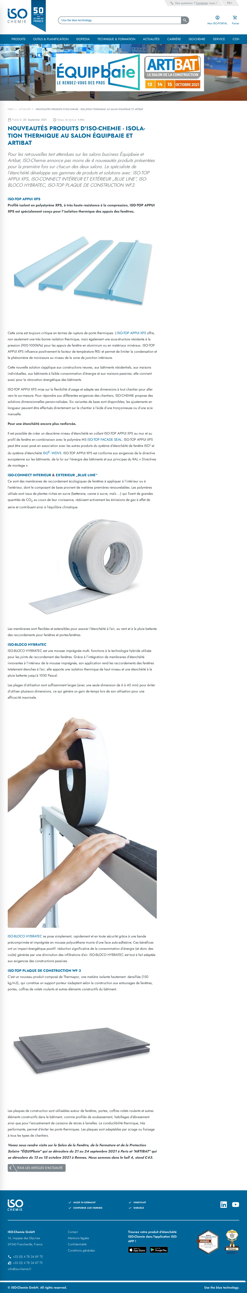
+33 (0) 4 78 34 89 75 (28, 1256)
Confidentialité (77, 1244)
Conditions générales (81, 1250)
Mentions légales (78, 1238)
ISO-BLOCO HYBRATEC (25, 936)
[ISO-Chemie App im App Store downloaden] (137, 1250)
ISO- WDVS (52, 453)
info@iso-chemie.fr (19, 1269)
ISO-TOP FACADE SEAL (104, 439)
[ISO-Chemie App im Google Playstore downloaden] (159, 1250)
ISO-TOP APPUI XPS (131, 333)
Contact (73, 1232)
